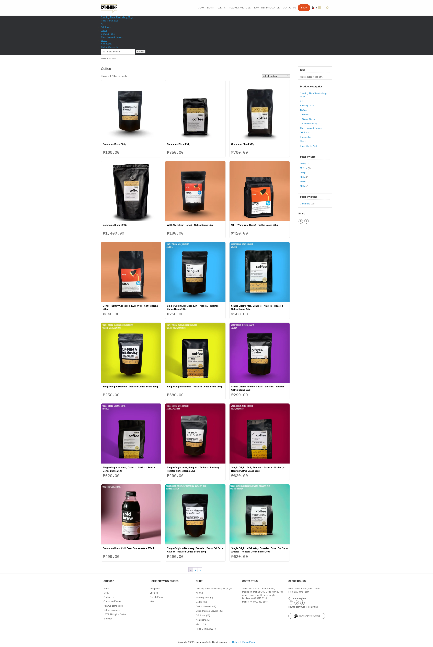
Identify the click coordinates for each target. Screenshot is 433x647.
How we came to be (239, 8)
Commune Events (112, 601)
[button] (327, 8)
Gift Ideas (106, 27)
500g (302, 177)
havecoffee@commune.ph (262, 595)
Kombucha (106, 43)
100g (302, 186)
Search (140, 51)
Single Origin (308, 119)
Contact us (289, 8)
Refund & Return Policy (243, 642)
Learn (210, 8)
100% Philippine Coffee (267, 8)
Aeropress (155, 588)
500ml (303, 181)
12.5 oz (303, 168)
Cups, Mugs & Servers (112, 37)
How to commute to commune (303, 607)
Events (222, 8)
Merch (104, 40)
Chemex (154, 593)
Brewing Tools (108, 34)
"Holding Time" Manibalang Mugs (117, 17)
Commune (305, 203)
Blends (305, 114)
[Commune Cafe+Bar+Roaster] (109, 8)
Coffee (104, 30)
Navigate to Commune (309, 616)
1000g (303, 163)
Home (103, 59)
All (102, 24)
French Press (156, 597)
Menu (201, 8)
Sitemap (108, 618)
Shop (304, 8)
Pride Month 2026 (109, 20)
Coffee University (109, 47)
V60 (152, 601)
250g (302, 172)
